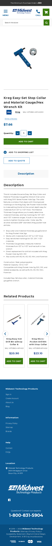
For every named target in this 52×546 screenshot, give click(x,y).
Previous (5, 334)
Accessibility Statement (16, 534)
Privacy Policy (11, 423)
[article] (14, 335)
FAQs (8, 452)
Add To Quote (16, 161)
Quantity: (9, 133)
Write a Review (11, 119)
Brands (9, 431)
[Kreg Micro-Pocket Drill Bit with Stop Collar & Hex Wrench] (38, 314)
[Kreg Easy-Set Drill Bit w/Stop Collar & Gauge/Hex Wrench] (14, 314)
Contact (9, 448)
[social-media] (9, 501)
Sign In (8, 394)
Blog (8, 406)
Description (26, 173)
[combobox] (23, 22)
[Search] (46, 22)
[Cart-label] (46, 12)
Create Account (12, 398)
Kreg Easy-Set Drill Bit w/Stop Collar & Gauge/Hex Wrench (14, 342)
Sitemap (9, 427)
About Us (9, 402)
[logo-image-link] (22, 11)
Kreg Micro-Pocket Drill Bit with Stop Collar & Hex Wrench (38, 342)
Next (47, 334)
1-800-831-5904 (26, 515)
